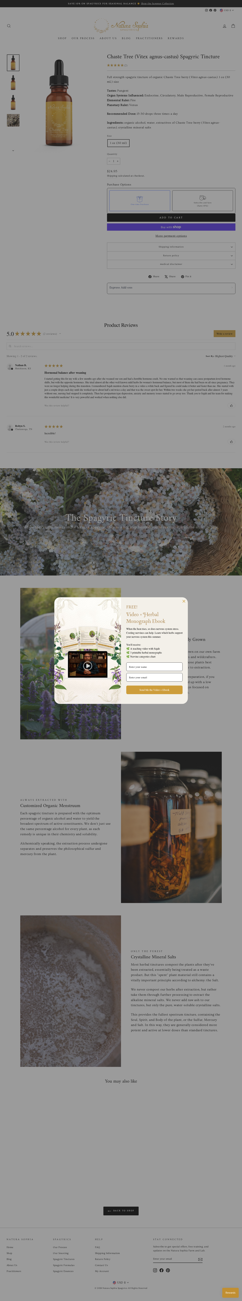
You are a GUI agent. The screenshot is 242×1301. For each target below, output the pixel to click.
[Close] (184, 601)
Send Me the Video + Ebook (154, 690)
